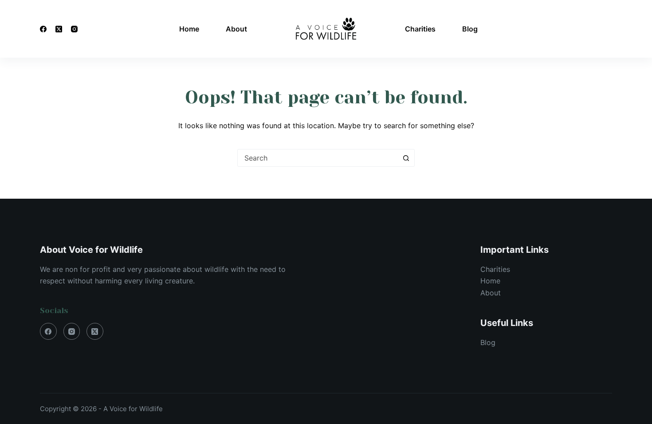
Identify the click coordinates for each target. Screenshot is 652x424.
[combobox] (317, 158)
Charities (420, 28)
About (236, 28)
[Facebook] (43, 29)
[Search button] (405, 157)
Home (189, 28)
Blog (470, 28)
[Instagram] (74, 29)
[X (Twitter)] (58, 29)
